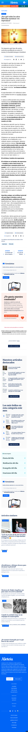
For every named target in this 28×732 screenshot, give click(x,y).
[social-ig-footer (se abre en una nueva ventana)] (17, 711)
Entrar (18, 340)
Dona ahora (13, 6)
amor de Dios (5, 625)
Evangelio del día (10, 468)
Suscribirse (9, 679)
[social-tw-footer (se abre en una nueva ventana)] (15, 711)
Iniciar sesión (18, 679)
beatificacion (5, 576)
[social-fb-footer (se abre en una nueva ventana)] (12, 711)
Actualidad (14, 686)
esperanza (4, 244)
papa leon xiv (5, 520)
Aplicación (14, 700)
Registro (5, 6)
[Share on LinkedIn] (16, 59)
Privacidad (14, 727)
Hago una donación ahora (10, 315)
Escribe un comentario (14, 346)
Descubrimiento (14, 692)
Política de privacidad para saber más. (14, 274)
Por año (14, 706)
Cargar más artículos (14, 396)
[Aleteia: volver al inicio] (14, 2)
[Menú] (5, 2)
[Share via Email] (21, 59)
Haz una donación (14, 717)
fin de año (11, 244)
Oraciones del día (10, 473)
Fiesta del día (8, 458)
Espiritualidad (4, 10)
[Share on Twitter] (18, 59)
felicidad (4, 551)
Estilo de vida (14, 690)
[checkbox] (3, 273)
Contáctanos (14, 725)
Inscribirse (6, 277)
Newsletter (14, 698)
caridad (4, 600)
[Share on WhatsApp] (23, 59)
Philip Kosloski (16, 23)
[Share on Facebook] (13, 59)
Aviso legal (14, 722)
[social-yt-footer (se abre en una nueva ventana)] (10, 711)
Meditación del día (10, 463)
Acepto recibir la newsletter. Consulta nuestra (14, 274)
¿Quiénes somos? (14, 720)
